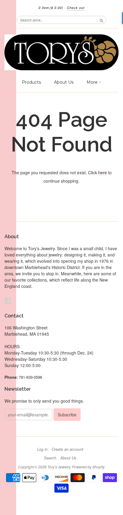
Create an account (67, 449)
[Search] (101, 20)
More (93, 82)
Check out (75, 7)
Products (31, 82)
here (102, 172)
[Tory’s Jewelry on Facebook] (7, 300)
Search (50, 458)
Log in (42, 449)
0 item (51, 7)
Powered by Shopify (88, 466)
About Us (63, 82)
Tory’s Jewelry (58, 466)
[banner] (61, 52)
